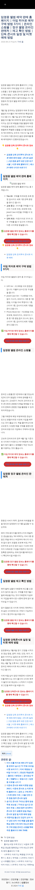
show (8, 753)
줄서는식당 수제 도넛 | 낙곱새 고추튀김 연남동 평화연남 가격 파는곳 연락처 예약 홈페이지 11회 (17, 847)
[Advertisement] (17, 65)
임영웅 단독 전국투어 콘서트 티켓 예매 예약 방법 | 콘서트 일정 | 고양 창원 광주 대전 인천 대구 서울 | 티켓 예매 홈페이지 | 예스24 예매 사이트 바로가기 (20, 721)
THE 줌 (21, 885)
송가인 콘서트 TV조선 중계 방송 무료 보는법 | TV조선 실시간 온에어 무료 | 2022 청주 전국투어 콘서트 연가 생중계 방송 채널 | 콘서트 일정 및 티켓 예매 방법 (20, 808)
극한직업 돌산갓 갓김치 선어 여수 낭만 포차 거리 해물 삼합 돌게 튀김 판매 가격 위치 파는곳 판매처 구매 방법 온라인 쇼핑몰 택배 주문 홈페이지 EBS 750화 (20, 824)
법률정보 (25, 882)
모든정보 (5, 879)
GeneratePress (25, 872)
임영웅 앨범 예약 (11, 841)
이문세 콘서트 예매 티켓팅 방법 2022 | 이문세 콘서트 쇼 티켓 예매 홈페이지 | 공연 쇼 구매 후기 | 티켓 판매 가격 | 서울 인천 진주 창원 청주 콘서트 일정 (20, 791)
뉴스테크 (15, 882)
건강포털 (14, 879)
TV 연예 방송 (9, 837)
